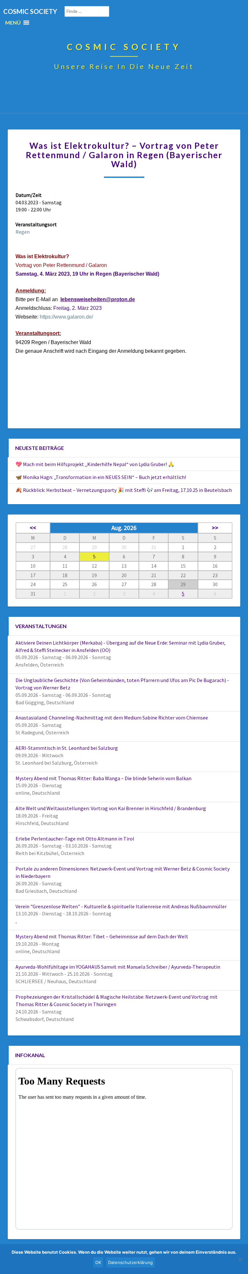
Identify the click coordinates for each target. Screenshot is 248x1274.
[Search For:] (94, 11)
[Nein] (240, 1259)
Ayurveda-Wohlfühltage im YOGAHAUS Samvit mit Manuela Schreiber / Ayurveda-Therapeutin (118, 966)
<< (33, 528)
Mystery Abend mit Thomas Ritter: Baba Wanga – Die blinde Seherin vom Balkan (103, 778)
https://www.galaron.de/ (66, 317)
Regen (23, 232)
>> (215, 528)
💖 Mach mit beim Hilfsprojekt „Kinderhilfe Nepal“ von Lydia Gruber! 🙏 (95, 464)
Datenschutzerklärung (130, 1262)
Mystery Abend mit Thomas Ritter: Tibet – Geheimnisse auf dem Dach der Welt (102, 936)
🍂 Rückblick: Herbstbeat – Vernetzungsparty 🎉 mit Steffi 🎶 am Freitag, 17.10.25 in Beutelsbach (124, 490)
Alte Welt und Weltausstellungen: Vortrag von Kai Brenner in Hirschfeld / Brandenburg (111, 808)
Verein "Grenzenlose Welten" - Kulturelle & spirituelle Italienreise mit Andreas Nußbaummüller (121, 906)
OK (98, 1262)
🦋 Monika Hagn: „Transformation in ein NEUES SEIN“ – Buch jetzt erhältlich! (101, 477)
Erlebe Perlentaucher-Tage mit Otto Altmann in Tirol (75, 838)
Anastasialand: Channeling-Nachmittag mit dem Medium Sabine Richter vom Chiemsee (112, 717)
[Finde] (120, 11)
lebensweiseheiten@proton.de (97, 299)
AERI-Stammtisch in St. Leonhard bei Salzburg (67, 748)
